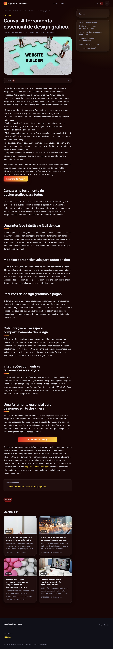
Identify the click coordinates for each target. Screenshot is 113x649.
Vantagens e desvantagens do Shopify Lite (90, 33)
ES (94, 3)
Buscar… (82, 14)
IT (98, 3)
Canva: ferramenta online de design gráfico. (27, 487)
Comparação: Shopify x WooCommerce (88, 39)
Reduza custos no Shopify (89, 44)
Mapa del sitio (104, 625)
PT (101, 3)
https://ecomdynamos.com (37, 467)
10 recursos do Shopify (88, 48)
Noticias (63, 3)
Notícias (7, 15)
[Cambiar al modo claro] (107, 3)
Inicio (55, 3)
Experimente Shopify (15, 179)
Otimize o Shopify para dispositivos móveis (87, 27)
